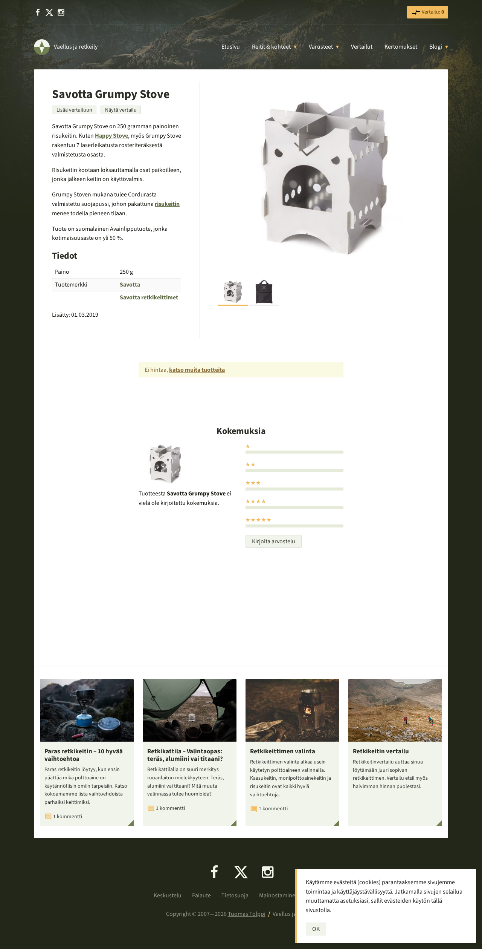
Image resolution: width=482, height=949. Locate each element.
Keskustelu (168, 895)
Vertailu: (432, 12)
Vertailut (361, 47)
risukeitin (167, 204)
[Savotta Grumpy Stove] (324, 177)
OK (316, 929)
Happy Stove (111, 136)
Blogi (435, 47)
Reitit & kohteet (271, 47)
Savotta (130, 285)
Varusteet (321, 47)
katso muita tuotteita (197, 370)
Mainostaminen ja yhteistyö (293, 895)
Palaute (201, 895)
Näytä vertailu (121, 110)
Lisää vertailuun (74, 110)
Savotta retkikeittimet (149, 297)
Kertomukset (400, 47)
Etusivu (230, 47)
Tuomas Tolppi (246, 914)
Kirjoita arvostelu (273, 541)
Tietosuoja (235, 895)
